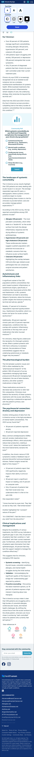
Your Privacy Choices (24, 732)
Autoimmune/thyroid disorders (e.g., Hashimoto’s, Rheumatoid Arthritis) (18, 142)
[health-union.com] (9, 676)
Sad (23, 629)
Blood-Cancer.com (8, 723)
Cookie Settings (6, 735)
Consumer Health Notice (9, 732)
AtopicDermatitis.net (9, 712)
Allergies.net (6, 704)
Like (8, 629)
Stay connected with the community (16, 649)
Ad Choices (27, 735)
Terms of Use (15, 659)
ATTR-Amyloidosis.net (10, 714)
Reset (17, 27)
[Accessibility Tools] (24, 2)
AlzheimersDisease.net (10, 706)
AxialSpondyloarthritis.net (11, 717)
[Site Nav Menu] (32, 2)
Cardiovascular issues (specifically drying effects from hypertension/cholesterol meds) (17, 156)
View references (9, 624)
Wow (12, 636)
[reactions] (11, 32)
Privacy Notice (5, 659)
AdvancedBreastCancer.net (12, 698)
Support (16, 629)
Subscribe (27, 653)
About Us (5, 730)
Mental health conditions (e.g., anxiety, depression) (17, 148)
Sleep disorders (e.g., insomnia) (15, 163)
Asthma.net (6, 709)
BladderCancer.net (8, 720)
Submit (17, 169)
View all (5, 726)
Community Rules (18, 735)
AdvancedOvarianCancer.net (12, 701)
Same (20, 636)
